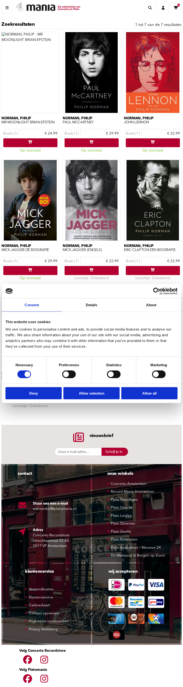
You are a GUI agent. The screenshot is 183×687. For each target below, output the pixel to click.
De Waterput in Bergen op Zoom (138, 555)
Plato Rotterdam (124, 540)
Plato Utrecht (121, 508)
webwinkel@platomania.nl (54, 509)
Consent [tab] (32, 305)
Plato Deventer (123, 524)
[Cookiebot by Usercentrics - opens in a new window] (157, 291)
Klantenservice (41, 597)
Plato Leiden (121, 516)
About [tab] (151, 305)
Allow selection (91, 393)
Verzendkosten (41, 589)
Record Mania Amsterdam (132, 492)
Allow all (149, 393)
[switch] (69, 374)
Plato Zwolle (121, 532)
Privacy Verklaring (43, 629)
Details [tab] (91, 305)
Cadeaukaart (39, 605)
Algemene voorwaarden (49, 621)
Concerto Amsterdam (129, 484)
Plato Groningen (124, 500)
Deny (33, 393)
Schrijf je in (113, 452)
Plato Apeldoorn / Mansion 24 (136, 548)
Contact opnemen (44, 613)
